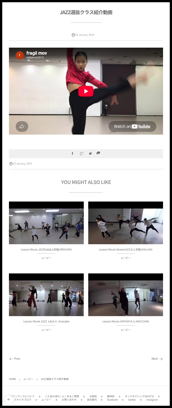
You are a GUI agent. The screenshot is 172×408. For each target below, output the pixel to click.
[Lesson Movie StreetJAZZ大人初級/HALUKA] (125, 230)
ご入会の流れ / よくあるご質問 (62, 396)
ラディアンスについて (22, 396)
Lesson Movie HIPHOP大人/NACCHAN (125, 321)
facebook (112, 399)
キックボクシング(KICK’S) (139, 396)
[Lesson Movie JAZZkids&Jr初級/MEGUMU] (46, 230)
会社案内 (92, 399)
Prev (17, 359)
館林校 (111, 396)
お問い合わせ (69, 399)
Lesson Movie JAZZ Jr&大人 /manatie (46, 321)
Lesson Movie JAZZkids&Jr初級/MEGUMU (46, 249)
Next (155, 359)
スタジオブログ (22, 399)
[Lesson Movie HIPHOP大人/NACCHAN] (125, 301)
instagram (152, 399)
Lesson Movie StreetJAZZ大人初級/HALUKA (126, 249)
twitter (132, 399)
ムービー (46, 258)
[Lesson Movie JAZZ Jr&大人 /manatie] (46, 301)
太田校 (93, 396)
